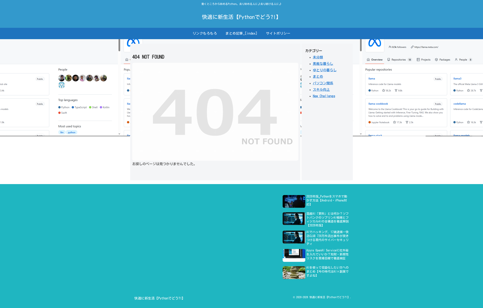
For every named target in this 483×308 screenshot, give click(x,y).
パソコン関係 (323, 83)
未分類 (318, 57)
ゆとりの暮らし (325, 70)
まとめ (318, 76)
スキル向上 (321, 89)
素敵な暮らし (323, 63)
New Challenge (324, 96)
